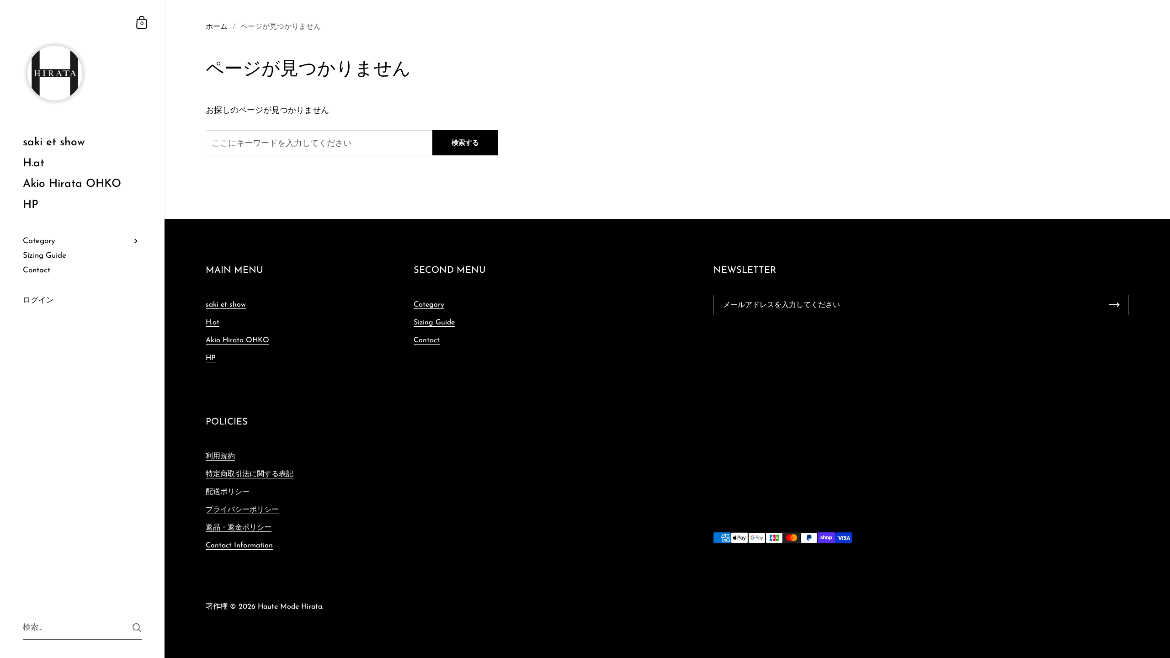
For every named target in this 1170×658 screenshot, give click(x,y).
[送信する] (137, 627)
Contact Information (239, 545)
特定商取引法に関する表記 (249, 474)
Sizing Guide (434, 322)
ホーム (217, 27)
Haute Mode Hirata (290, 606)
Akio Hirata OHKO (237, 340)
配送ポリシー (228, 492)
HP (211, 358)
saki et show (226, 304)
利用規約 (220, 456)
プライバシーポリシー (242, 510)
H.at (212, 322)
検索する (465, 143)
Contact (427, 340)
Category (429, 304)
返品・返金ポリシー (238, 527)
